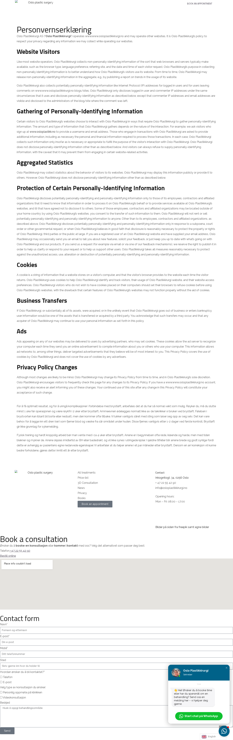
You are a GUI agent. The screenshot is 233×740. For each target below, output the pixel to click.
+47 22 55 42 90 (20, 550)
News (174, 2)
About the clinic (133, 2)
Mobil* (4, 648)
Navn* (4, 624)
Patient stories (108, 2)
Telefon (7, 677)
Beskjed (5, 702)
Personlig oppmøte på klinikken (22, 692)
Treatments (69, 2)
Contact (156, 2)
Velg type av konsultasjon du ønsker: (23, 687)
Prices (89, 2)
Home (52, 2)
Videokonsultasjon (14, 697)
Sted (3, 660)
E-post (7, 682)
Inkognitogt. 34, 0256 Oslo (172, 477)
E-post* (5, 636)
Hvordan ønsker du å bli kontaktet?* (22, 672)
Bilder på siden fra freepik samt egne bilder (182, 527)
